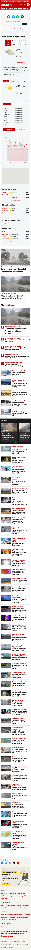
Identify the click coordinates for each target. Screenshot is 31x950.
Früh (6, 81)
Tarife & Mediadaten (14, 941)
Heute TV (22, 908)
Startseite (4, 893)
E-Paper (5, 1)
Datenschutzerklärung (7, 944)
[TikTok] (14, 863)
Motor (3, 920)
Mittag (12, 81)
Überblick (5, 28)
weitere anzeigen (16, 200)
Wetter (26, 896)
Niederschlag (22, 129)
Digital (19, 905)
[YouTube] (18, 863)
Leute (8, 905)
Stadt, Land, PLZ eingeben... (13, 21)
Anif (3, 197)
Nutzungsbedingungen (21, 944)
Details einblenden (21, 62)
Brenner (4, 212)
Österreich (4, 8)
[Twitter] (13, 16)
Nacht (25, 81)
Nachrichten (5, 896)
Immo (12, 1)
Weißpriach (5, 208)
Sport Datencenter (7, 914)
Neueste (26, 8)
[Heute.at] (5, 5)
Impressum (4, 941)
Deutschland (21, 893)
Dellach (4, 236)
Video (14, 920)
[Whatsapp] (17, 16)
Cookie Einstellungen (7, 947)
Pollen (7, 104)
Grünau (4, 192)
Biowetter (15, 104)
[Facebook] (8, 16)
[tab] (15, 442)
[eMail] (22, 16)
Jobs (19, 1)
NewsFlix (26, 1)
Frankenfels (5, 195)
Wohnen (12, 917)
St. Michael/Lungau (7, 210)
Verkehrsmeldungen (22, 917)
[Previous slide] (2, 427)
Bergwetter (13, 28)
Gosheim (4, 241)
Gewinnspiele (18, 914)
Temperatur (9, 129)
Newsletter (4, 898)
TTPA (23, 941)
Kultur (13, 905)
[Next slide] (29, 427)
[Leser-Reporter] (21, 5)
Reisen (8, 920)
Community (19, 896)
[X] (6, 863)
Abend (18, 81)
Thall (3, 232)
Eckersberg (5, 234)
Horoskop (26, 905)
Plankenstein (5, 238)
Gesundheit (4, 917)
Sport (11, 8)
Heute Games (5, 908)
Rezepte (27, 914)
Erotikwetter (24, 104)
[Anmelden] (24, 5)
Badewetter (22, 28)
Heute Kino (14, 908)
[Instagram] (10, 863)
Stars (2, 905)
